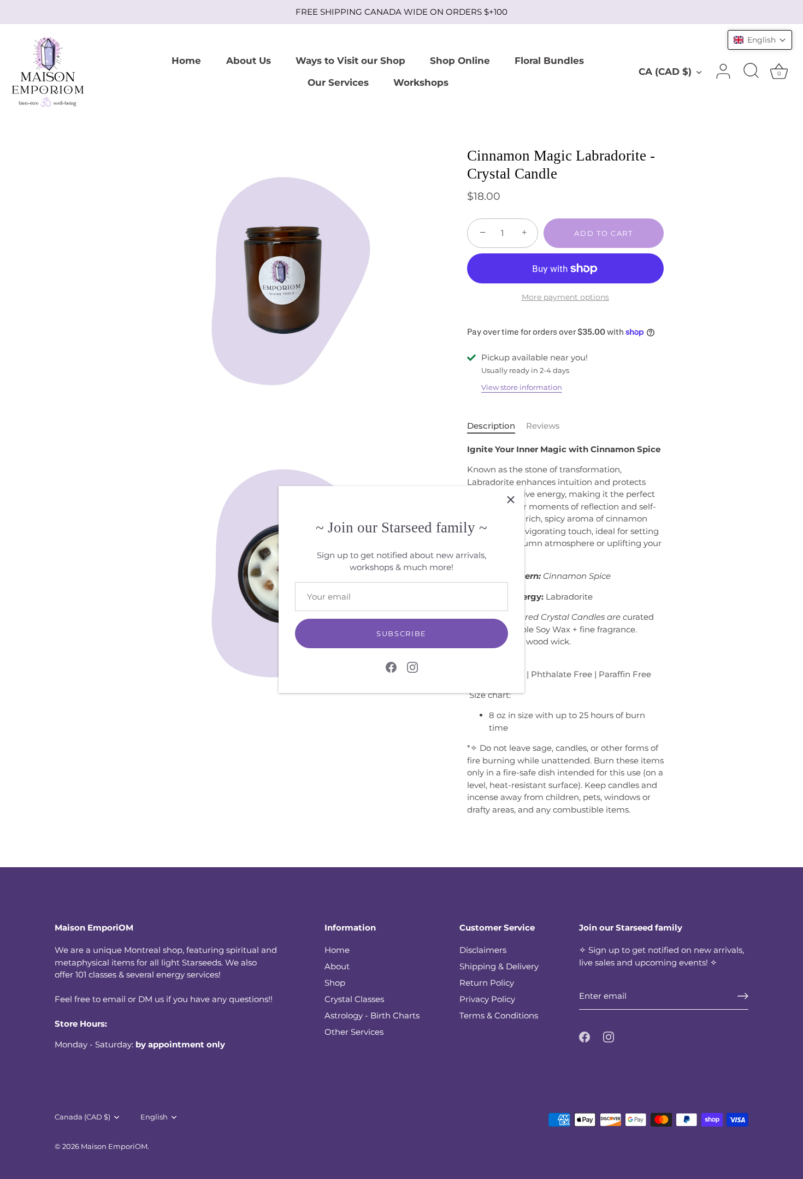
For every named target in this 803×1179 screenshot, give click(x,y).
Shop (334, 982)
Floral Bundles (549, 60)
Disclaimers (482, 950)
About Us (248, 60)
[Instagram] (412, 666)
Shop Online (460, 60)
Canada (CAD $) (82, 1117)
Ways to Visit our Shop (350, 60)
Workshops (420, 82)
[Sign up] (742, 996)
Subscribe (401, 633)
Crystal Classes (354, 999)
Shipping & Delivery (499, 966)
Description (491, 425)
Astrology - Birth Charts (372, 1015)
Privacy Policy (487, 999)
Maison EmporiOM (114, 1146)
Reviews (543, 425)
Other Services (353, 1032)
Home (186, 60)
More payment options (565, 297)
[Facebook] (391, 666)
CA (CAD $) (665, 71)
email (114, 999)
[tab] (496, 426)
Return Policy (486, 982)
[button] (760, 40)
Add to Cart (603, 233)
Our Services (338, 82)
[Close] (511, 500)
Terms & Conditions (498, 1015)
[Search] (751, 72)
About (337, 966)
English (154, 1117)
